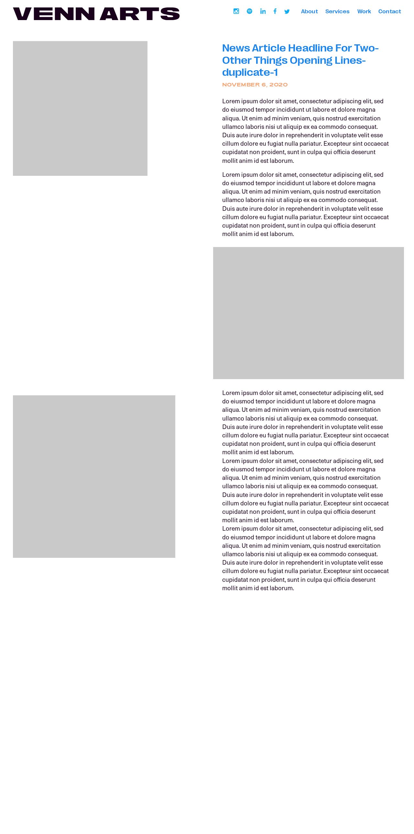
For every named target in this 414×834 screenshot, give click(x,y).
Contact (389, 11)
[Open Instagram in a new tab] (236, 11)
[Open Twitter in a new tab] (287, 11)
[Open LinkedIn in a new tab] (262, 11)
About (309, 11)
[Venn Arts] (207, 769)
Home (20, 791)
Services (337, 11)
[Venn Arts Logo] (96, 13)
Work (364, 11)
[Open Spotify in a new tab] (249, 11)
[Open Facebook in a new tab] (275, 11)
